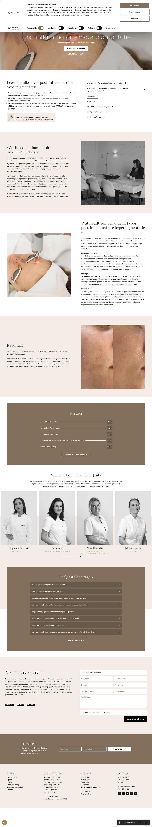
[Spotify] (135, 793)
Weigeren (134, 18)
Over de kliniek (12, 777)
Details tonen (111, 28)
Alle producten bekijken (90, 787)
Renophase (85, 782)
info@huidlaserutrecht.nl (126, 787)
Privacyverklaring (13, 785)
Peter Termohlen (133, 548)
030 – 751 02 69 (123, 789)
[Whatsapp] (119, 793)
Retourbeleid (85, 791)
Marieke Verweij (95, 548)
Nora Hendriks (19, 548)
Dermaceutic (85, 780)
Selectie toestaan (135, 12)
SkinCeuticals (85, 777)
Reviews (9, 782)
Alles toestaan (135, 5)
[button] (83, 356)
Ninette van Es (57, 548)
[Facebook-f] (127, 793)
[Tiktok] (131, 793)
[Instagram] (123, 793)
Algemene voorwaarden (15, 787)
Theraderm (85, 785)
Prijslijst (9, 780)
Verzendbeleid (86, 794)
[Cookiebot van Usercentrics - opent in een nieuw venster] (13, 28)
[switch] (61, 28)
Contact (10, 790)
